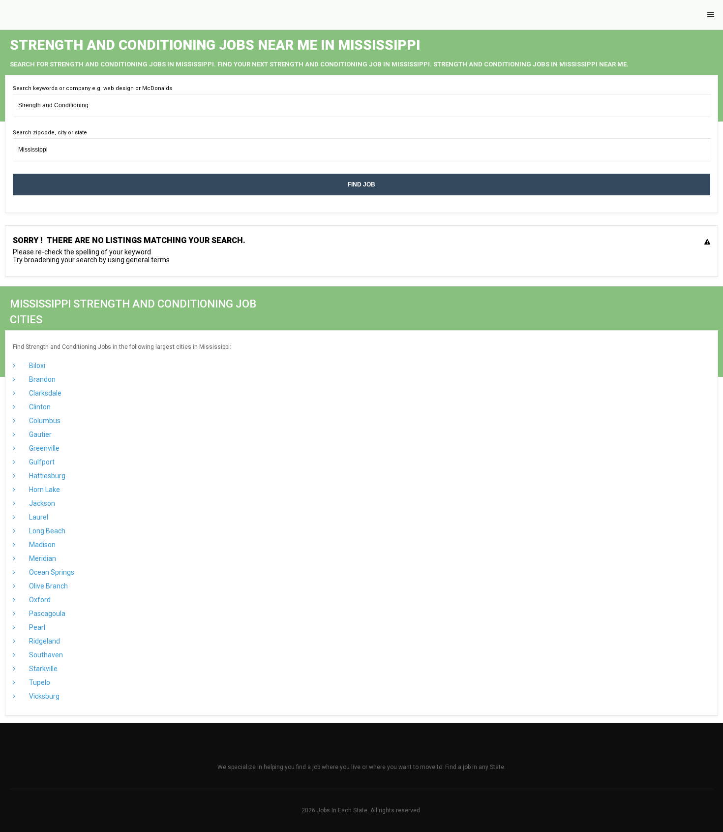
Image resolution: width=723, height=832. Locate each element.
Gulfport (41, 462)
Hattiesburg (46, 476)
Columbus (44, 421)
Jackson (41, 503)
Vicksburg (44, 696)
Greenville (44, 448)
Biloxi (36, 366)
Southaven (45, 655)
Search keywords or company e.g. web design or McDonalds (92, 88)
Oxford (39, 600)
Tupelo (39, 682)
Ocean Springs (51, 572)
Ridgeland (44, 641)
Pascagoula (46, 613)
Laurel (38, 517)
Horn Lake (44, 489)
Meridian (42, 558)
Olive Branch (48, 586)
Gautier (40, 434)
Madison (42, 545)
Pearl (36, 627)
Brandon (42, 379)
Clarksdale (44, 393)
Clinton (39, 407)
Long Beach (46, 531)
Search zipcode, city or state (50, 132)
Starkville (43, 669)
